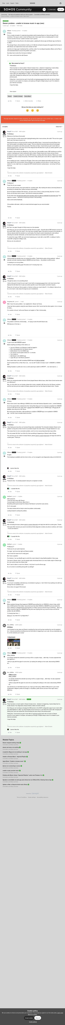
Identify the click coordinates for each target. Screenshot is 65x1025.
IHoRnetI (9, 496)
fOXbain (9, 30)
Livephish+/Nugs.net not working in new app (15, 752)
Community (4, 14)
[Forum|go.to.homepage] (18, 9)
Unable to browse (18, 96)
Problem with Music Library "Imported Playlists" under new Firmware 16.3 (22, 775)
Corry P (9, 131)
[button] (2, 9)
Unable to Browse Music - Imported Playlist (14, 756)
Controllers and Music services (42, 14)
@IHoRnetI (11, 522)
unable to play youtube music (11, 770)
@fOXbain (13, 65)
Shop (3, 3)
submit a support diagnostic (42, 435)
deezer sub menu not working (11, 747)
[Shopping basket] (60, 3)
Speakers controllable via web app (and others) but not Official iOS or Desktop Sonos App (27, 780)
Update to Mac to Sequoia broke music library (15, 784)
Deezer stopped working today (11, 742)
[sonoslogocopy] (32, 3)
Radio (17, 3)
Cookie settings (32, 797)
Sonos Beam (27, 96)
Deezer (10, 96)
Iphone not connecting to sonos (11, 766)
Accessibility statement (42, 797)
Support (12, 3)
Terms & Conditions (22, 797)
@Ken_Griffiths (11, 655)
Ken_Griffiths (10, 625)
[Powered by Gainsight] (32, 794)
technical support (40, 79)
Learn (7, 3)
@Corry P (11, 183)
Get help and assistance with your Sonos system (20, 14)
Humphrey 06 (10, 301)
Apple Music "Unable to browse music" (13, 761)
